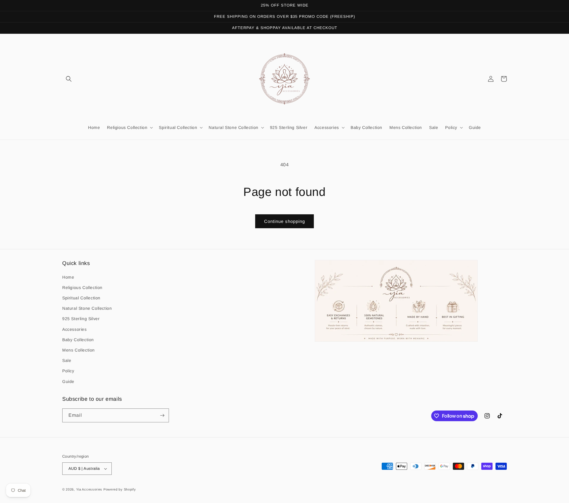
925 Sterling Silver (81, 318)
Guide (68, 381)
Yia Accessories (89, 489)
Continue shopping (284, 221)
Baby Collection (78, 339)
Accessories (74, 329)
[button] (68, 78)
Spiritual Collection (81, 298)
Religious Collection (82, 287)
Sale (66, 360)
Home (68, 277)
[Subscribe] (162, 415)
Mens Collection (78, 350)
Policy (68, 370)
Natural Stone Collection (87, 308)
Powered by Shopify (119, 489)
